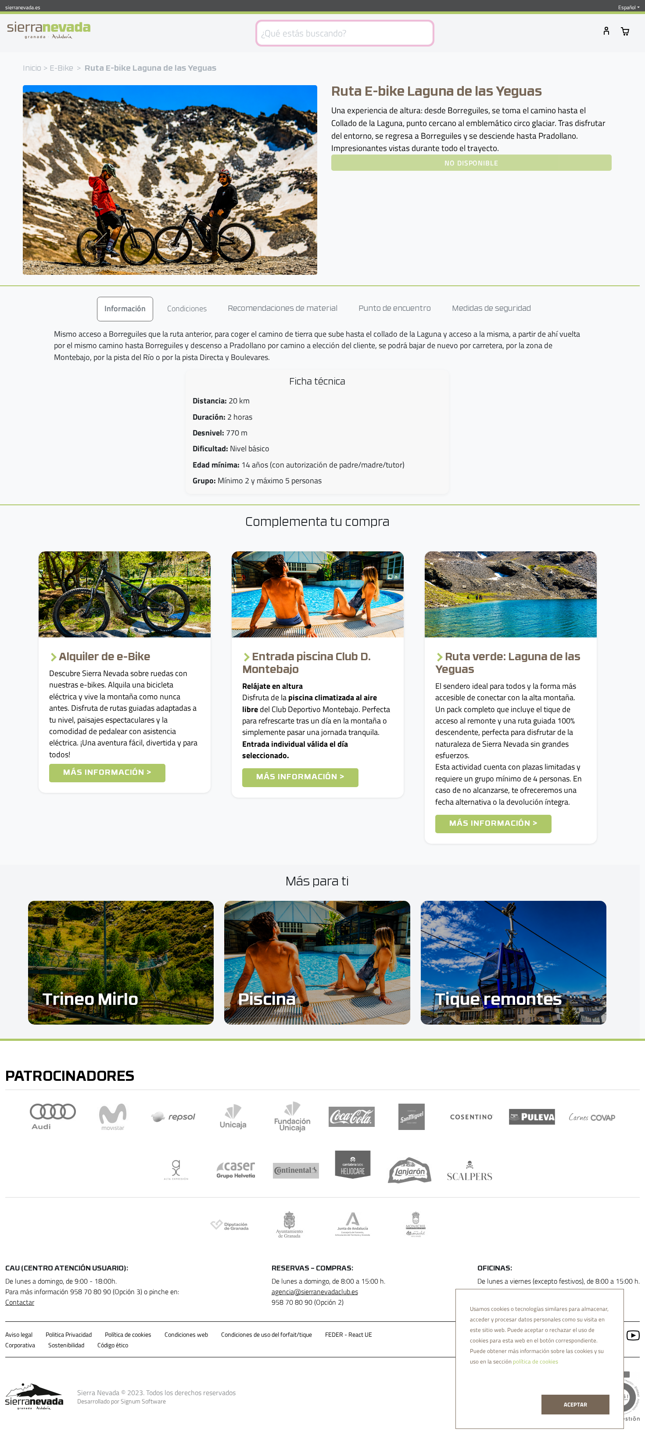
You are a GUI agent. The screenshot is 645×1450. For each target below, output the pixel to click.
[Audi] (53, 1117)
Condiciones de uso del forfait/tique (266, 1334)
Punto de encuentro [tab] (394, 309)
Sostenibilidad (66, 1345)
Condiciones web (186, 1334)
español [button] (627, 7)
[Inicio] (48, 30)
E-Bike (61, 68)
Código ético (112, 1345)
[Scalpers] (470, 1170)
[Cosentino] (472, 1117)
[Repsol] (173, 1117)
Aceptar (575, 1404)
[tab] (125, 309)
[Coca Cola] (352, 1117)
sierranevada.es (22, 7)
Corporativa (20, 1345)
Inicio (32, 68)
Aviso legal (18, 1334)
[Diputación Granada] (229, 1224)
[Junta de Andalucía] (352, 1224)
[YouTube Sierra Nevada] (630, 1334)
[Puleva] (532, 1117)
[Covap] (592, 1117)
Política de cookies (128, 1334)
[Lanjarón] (410, 1170)
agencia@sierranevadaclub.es (315, 1291)
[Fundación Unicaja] (292, 1117)
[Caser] (236, 1170)
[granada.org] (289, 1224)
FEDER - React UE (348, 1334)
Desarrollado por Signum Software (121, 1401)
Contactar (19, 1302)
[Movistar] (113, 1117)
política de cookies (535, 1361)
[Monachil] (416, 1224)
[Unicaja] (233, 1117)
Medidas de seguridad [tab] (491, 309)
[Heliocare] (353, 1170)
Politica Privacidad (69, 1334)
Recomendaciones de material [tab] (282, 309)
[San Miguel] (412, 1117)
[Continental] (296, 1170)
